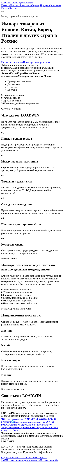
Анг (7, 8)
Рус (3, 8)
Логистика (25, 5)
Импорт (14, 5)
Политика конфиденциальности (23, 460)
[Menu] (2, 11)
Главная (5, 5)
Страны (35, 5)
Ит (18, 8)
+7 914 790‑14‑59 (25, 457)
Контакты (55, 5)
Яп (15, 8)
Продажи (45, 5)
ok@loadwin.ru (9, 457)
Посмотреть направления (36, 62)
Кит (11, 8)
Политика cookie (49, 460)
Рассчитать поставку (12, 62)
